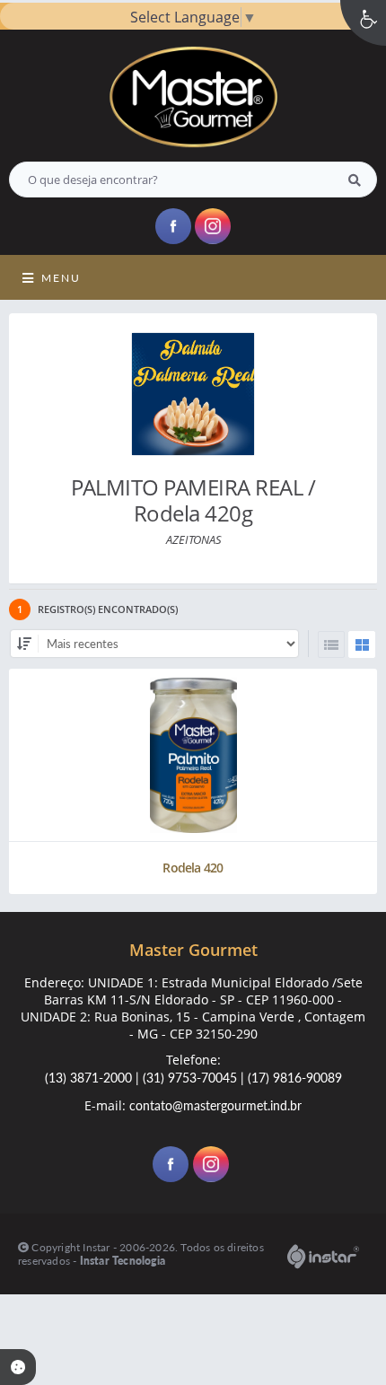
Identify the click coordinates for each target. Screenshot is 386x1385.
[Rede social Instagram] (213, 1166)
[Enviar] (354, 179)
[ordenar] (24, 643)
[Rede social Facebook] (173, 1166)
